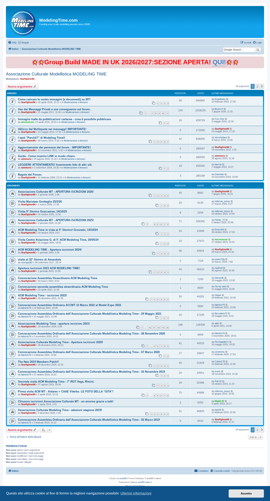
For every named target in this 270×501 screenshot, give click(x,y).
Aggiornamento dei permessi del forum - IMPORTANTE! (54, 147)
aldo (217, 323)
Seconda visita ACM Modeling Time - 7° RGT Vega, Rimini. (56, 381)
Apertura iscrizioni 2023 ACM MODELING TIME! (49, 268)
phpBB (123, 478)
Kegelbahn (220, 99)
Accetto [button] (246, 493)
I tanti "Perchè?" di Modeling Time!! (41, 137)
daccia (218, 164)
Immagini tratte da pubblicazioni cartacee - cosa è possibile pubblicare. (65, 119)
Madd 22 (219, 401)
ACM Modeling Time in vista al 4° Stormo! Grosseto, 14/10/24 (58, 229)
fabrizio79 (26, 308)
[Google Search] (258, 49)
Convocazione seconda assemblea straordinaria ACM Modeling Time (63, 286)
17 (154, 327)
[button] (262, 86)
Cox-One (219, 119)
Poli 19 (218, 381)
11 (167, 113)
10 (163, 113)
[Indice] (23, 22)
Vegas (218, 295)
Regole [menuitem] (25, 42)
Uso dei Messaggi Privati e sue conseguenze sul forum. (54, 109)
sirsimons (220, 352)
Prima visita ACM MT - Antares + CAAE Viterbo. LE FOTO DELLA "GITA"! (65, 391)
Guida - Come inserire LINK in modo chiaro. (47, 156)
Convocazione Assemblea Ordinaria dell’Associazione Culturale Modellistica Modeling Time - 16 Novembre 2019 (91, 371)
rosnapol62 (26, 262)
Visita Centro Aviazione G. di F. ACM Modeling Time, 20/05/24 (58, 239)
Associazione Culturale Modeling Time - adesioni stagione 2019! (60, 410)
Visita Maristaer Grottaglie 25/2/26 (40, 201)
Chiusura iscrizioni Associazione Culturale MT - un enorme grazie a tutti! (65, 401)
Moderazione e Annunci (76, 102)
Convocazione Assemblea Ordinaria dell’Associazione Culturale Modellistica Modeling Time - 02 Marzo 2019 (89, 419)
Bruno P (219, 109)
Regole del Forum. (30, 174)
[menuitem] (12, 42)
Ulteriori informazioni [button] (135, 493)
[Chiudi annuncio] (261, 58)
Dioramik (219, 278)
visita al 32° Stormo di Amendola (39, 259)
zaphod (218, 268)
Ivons (217, 371)
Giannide (219, 174)
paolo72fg (220, 259)
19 (163, 327)
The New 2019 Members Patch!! (38, 361)
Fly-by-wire (220, 286)
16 (149, 327)
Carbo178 (220, 361)
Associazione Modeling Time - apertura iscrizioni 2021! (54, 323)
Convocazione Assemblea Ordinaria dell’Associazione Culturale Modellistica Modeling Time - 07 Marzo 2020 (89, 352)
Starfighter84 (27, 79)
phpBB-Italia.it (145, 482)
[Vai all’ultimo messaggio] (227, 99)
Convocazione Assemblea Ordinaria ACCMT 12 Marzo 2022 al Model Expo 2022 (69, 305)
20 (167, 327)
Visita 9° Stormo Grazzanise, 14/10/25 (42, 211)
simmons (26, 159)
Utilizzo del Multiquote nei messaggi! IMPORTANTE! (52, 129)
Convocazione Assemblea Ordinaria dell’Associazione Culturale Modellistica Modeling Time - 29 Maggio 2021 (89, 313)
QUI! (219, 62)
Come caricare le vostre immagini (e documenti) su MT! (54, 99)
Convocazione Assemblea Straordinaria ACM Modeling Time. (58, 278)
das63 (218, 409)
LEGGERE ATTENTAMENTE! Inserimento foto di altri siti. (55, 164)
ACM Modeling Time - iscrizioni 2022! (42, 295)
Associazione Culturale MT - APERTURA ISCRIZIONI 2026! (56, 191)
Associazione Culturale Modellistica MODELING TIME (56, 74)
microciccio (27, 122)
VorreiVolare (221, 137)
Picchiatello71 (222, 342)
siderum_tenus (222, 201)
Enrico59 (219, 229)
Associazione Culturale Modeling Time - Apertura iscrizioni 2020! (60, 342)
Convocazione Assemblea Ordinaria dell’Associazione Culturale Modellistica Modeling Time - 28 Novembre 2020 (91, 333)
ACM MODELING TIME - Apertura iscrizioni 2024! (50, 249)
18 (158, 327)
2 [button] (257, 86)
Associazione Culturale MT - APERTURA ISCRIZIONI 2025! (56, 220)
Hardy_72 (220, 220)
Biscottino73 (221, 313)
